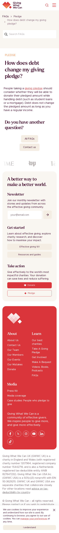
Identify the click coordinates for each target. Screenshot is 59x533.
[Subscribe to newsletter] (47, 215)
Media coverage (16, 396)
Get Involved (39, 357)
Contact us (29, 147)
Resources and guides (29, 255)
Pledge (18, 16)
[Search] (47, 5)
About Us (12, 340)
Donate (11, 369)
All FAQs (29, 139)
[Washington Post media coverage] (32, 164)
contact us (17, 504)
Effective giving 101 (29, 247)
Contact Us (13, 345)
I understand (29, 527)
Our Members (15, 355)
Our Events (13, 360)
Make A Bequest (41, 362)
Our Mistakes (15, 364)
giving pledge (34, 88)
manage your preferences (33, 519)
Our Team (13, 350)
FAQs (5, 16)
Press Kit (12, 391)
